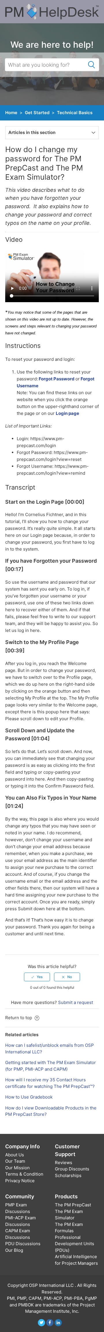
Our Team (15, 1161)
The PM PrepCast (73, 1205)
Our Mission (17, 1167)
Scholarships (68, 1175)
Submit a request (75, 1002)
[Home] (52, 11)
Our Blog (14, 1250)
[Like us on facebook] (49, 1322)
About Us (14, 1154)
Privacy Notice (20, 1180)
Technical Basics (74, 112)
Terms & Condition (24, 1174)
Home (11, 112)
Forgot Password (56, 379)
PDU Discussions (22, 1243)
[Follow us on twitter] (41, 1322)
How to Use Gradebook (29, 1097)
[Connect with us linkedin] (58, 1322)
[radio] (37, 977)
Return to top (19, 1017)
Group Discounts (72, 1169)
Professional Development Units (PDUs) (74, 1244)
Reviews (63, 1162)
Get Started (37, 112)
